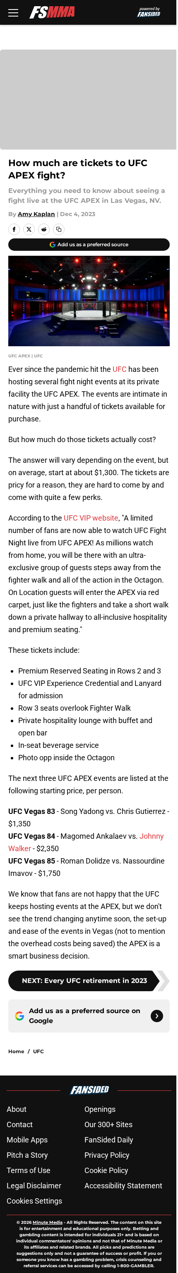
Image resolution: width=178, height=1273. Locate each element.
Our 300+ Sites (108, 1124)
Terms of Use (29, 1170)
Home (16, 1051)
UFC (120, 369)
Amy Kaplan (36, 214)
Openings (99, 1109)
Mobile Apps (27, 1139)
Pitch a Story (27, 1155)
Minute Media (48, 1222)
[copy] (59, 229)
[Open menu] (13, 12)
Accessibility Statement (123, 1185)
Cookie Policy (106, 1170)
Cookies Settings (34, 1201)
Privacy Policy (107, 1155)
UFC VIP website (91, 518)
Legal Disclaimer (34, 1185)
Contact (20, 1124)
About (16, 1109)
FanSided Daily (108, 1139)
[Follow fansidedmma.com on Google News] (157, 1016)
